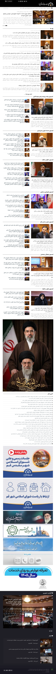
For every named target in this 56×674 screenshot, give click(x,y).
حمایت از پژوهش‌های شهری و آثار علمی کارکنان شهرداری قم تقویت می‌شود (15, 230)
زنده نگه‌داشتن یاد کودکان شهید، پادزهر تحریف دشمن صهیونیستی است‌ (15, 307)
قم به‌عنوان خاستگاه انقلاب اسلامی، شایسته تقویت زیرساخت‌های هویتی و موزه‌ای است (14, 200)
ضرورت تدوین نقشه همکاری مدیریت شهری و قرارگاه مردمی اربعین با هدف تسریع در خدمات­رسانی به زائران (14, 313)
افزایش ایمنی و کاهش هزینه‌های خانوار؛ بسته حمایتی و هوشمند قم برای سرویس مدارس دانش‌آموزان (14, 241)
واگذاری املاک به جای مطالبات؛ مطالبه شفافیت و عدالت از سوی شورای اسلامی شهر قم (13, 168)
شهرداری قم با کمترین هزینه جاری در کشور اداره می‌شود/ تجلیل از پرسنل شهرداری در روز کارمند (34, 396)
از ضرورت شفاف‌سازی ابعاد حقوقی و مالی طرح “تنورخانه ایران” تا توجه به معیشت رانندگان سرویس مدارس (13, 140)
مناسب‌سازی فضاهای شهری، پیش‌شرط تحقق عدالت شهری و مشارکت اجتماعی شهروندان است (14, 184)
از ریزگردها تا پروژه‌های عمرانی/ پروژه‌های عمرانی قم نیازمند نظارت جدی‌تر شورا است (36, 436)
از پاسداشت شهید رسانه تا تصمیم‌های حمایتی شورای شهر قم (40, 440)
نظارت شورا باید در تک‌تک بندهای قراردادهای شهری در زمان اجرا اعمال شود (14, 100)
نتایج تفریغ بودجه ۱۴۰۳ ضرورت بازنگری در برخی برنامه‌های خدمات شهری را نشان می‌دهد (14, 116)
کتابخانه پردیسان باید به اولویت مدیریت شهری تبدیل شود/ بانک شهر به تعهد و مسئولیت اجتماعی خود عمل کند (13, 145)
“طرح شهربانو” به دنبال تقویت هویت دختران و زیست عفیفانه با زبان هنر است (22, 640)
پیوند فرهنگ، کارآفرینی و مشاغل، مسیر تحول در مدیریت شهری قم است (14, 273)
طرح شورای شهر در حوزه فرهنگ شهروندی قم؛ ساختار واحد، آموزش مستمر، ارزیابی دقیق (14, 258)
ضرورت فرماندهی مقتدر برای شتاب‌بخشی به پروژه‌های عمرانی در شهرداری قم (37, 432)
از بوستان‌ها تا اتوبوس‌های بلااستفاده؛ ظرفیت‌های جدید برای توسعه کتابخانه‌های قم (14, 245)
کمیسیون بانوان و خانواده (47, 289)
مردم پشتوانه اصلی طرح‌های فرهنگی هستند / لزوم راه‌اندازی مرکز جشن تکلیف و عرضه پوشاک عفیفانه (13, 135)
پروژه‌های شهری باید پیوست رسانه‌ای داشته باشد (14, 268)
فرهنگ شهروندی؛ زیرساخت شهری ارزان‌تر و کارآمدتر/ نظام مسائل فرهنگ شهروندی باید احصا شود (42, 275)
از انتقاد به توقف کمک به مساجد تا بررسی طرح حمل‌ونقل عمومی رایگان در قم (23, 43)
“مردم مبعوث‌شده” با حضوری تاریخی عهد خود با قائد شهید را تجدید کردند (14, 149)
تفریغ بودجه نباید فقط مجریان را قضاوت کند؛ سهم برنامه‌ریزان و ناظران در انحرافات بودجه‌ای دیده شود (14, 121)
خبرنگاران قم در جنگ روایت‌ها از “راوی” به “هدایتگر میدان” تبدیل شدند (38, 420)
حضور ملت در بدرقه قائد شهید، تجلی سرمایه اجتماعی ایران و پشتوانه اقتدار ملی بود (14, 110)
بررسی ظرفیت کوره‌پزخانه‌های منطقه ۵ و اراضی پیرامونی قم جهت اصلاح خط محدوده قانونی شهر (14, 236)
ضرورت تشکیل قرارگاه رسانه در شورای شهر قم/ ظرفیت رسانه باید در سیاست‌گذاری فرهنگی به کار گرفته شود (14, 264)
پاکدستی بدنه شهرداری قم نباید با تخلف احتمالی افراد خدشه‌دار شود (15, 195)
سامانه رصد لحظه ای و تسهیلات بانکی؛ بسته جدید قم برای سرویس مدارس (23, 649)
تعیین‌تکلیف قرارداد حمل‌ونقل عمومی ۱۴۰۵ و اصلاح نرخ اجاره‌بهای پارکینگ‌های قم (32, 8)
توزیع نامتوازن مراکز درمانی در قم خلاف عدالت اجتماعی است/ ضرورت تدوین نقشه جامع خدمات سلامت (14, 179)
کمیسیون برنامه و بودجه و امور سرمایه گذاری (43, 96)
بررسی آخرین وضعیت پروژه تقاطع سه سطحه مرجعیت (27, 658)
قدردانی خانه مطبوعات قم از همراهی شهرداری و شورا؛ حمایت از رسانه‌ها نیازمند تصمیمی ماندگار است (32, 424)
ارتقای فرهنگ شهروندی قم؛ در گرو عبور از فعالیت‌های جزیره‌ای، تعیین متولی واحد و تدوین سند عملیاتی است (42, 310)
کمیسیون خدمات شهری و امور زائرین (45, 131)
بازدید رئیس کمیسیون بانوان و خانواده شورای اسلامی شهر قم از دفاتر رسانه (37, 443)
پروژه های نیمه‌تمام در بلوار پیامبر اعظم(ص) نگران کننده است (26, 33)
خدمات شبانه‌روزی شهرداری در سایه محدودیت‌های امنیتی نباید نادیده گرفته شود (14, 215)
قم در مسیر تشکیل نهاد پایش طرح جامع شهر (14, 225)
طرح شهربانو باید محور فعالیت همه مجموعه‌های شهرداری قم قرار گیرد (16, 278)
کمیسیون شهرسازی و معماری (46, 192)
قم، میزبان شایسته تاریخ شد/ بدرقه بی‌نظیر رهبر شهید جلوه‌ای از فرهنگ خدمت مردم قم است (42, 181)
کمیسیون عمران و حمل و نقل (46, 222)
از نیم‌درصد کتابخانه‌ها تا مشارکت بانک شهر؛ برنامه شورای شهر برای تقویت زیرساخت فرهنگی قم (14, 106)
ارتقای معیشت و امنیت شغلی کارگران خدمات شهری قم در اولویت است (14, 297)
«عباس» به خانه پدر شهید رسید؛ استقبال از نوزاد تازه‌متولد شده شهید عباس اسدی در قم (13, 601)
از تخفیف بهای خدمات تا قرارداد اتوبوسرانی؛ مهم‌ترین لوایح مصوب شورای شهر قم (36, 406)
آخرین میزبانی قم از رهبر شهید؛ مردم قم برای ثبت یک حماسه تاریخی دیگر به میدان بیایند (14, 163)
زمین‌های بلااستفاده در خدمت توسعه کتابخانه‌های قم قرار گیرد (16, 210)
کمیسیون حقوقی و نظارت (47, 160)
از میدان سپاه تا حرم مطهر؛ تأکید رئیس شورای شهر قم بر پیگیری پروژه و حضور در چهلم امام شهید (18, 14)
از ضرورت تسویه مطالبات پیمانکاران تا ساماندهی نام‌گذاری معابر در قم (16, 154)
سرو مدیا (43, 672)
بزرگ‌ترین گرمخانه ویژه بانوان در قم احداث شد (14, 302)
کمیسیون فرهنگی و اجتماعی (47, 254)
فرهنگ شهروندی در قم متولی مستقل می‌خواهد (29, 85)
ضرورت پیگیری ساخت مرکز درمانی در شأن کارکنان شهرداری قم (26, 64)
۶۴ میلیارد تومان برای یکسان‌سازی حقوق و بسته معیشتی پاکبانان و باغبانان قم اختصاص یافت (42, 118)
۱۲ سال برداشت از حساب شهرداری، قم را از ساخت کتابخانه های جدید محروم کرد (15, 205)
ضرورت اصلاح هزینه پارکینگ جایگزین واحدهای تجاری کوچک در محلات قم (15, 173)
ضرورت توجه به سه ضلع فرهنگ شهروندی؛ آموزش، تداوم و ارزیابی (39, 412)
